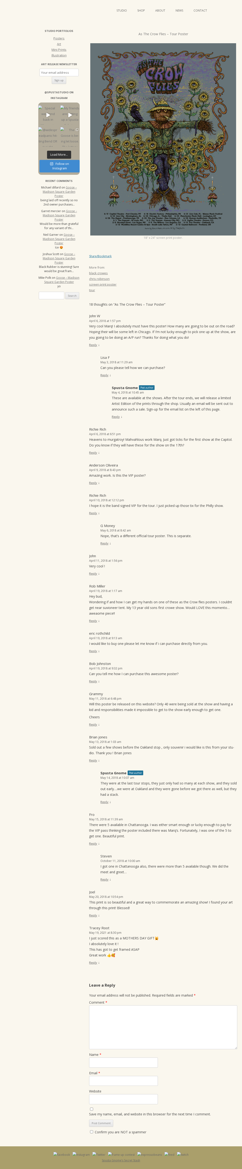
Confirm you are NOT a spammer (120, 1132)
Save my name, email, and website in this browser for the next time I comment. (150, 1114)
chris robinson (99, 279)
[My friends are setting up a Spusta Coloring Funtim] (70, 115)
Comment (98, 1002)
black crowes (98, 273)
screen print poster (103, 284)
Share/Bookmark (100, 256)
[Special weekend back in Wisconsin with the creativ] (48, 115)
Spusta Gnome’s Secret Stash (121, 1160)
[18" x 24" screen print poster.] (163, 139)
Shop (141, 11)
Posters (59, 38)
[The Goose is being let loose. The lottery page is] (70, 137)
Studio (122, 11)
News (179, 11)
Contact (200, 11)
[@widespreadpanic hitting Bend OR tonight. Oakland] (48, 137)
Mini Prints (59, 49)
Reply (93, 345)
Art (59, 44)
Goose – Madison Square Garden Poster (60, 191)
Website (95, 1091)
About (160, 11)
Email (94, 1073)
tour (92, 290)
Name (95, 1054)
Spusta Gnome (125, 387)
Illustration (59, 55)
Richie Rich (97, 429)
